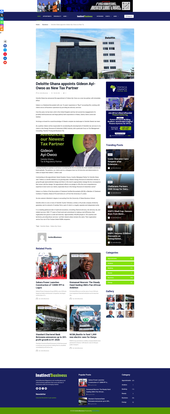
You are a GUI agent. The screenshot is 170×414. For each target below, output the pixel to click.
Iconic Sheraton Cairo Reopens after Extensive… (118, 162)
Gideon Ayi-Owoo (55, 226)
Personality (57, 16)
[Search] (122, 16)
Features (75, 255)
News (39, 16)
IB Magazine (129, 16)
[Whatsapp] (2, 22)
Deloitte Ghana (44, 226)
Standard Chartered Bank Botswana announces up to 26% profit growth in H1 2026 (51, 337)
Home (38, 24)
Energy (40, 255)
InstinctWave (96, 411)
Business (45, 24)
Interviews (100, 16)
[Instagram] (2, 26)
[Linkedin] (2, 18)
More (64, 16)
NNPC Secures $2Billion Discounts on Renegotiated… (119, 236)
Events (108, 16)
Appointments (47, 16)
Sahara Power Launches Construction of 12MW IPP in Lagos (50, 285)
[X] (2, 15)
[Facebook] (2, 11)
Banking (40, 308)
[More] (2, 29)
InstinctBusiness (44, 93)
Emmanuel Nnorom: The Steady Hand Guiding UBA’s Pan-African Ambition (85, 285)
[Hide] (0, 33)
